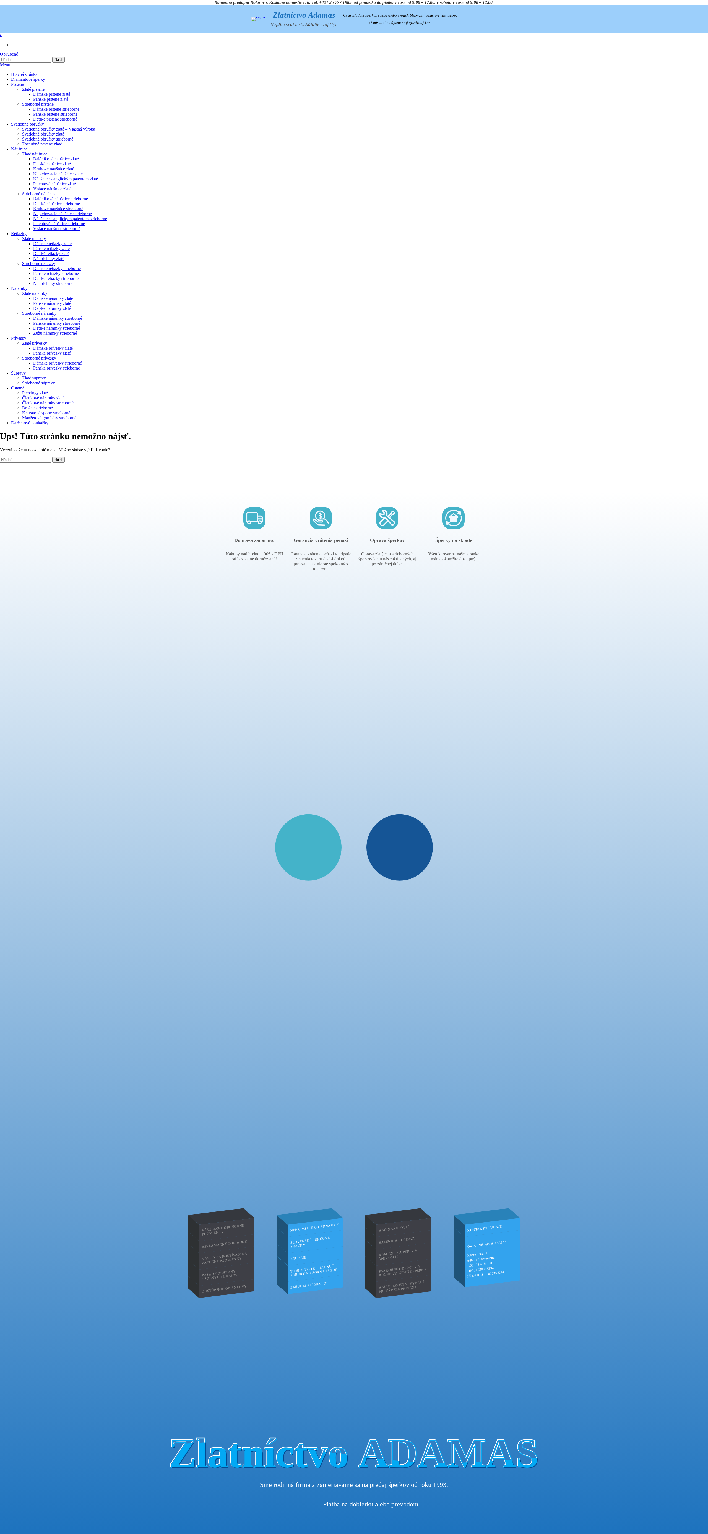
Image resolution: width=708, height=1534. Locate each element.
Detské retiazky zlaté (51, 253)
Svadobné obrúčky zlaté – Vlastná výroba (58, 129)
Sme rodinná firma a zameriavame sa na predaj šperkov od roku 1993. (354, 1484)
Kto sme (298, 1258)
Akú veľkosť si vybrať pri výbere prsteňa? (402, 1286)
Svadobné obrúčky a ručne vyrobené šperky (403, 1270)
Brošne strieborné (37, 407)
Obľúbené (9, 54)
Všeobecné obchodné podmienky (223, 1229)
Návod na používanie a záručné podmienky (224, 1258)
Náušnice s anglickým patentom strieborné (70, 218)
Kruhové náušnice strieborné (58, 208)
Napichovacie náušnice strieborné (62, 213)
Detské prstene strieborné (55, 119)
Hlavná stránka (24, 74)
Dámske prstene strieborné (56, 109)
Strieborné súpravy (38, 383)
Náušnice (19, 149)
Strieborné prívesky (39, 358)
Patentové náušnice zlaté (54, 183)
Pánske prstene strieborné (55, 114)
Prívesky (18, 338)
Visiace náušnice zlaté (52, 188)
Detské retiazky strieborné (56, 278)
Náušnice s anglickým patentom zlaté (65, 178)
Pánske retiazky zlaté (51, 248)
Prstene (17, 84)
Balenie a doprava (397, 1240)
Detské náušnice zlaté (52, 164)
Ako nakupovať (394, 1228)
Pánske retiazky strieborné (56, 273)
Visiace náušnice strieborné (56, 228)
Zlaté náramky (34, 293)
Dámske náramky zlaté (53, 298)
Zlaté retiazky (34, 238)
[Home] (258, 19)
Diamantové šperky (28, 79)
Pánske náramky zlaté (52, 303)
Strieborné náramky (39, 313)
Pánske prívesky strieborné (56, 368)
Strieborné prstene (38, 104)
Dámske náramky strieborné (57, 318)
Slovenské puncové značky (310, 1242)
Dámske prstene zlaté (51, 94)
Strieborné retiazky (38, 263)
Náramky (19, 288)
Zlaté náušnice (34, 154)
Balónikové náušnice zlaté (56, 159)
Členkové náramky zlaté (43, 398)
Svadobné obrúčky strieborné (47, 139)
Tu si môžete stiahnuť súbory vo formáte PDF (313, 1270)
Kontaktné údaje (484, 1228)
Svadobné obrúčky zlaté (43, 134)
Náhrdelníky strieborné (53, 283)
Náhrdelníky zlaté (48, 258)
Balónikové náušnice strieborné (60, 198)
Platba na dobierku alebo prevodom (370, 1504)
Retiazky (19, 233)
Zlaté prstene (33, 89)
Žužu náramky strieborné (55, 333)
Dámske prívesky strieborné (57, 363)
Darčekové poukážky (29, 422)
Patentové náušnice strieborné (59, 223)
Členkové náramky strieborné (48, 403)
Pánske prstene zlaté (50, 99)
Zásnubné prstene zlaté (42, 144)
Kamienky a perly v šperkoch (398, 1254)
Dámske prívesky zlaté (53, 348)
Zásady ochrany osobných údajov (220, 1275)
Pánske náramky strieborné (56, 323)
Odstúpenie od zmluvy (224, 1288)
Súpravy (18, 373)
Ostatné (17, 388)
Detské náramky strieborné (56, 328)
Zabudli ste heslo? (309, 1285)
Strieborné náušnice (39, 193)
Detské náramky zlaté (52, 308)
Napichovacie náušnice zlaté (58, 173)
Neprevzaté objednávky (314, 1227)
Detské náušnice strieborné (56, 203)
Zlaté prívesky (34, 343)
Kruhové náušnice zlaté (53, 169)
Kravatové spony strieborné (46, 412)
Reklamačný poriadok (224, 1244)
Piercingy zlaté (35, 393)
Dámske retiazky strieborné (57, 268)
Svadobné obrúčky (27, 124)
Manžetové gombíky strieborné (49, 417)
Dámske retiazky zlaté (52, 243)
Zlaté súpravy (34, 378)
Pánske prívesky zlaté (52, 353)
